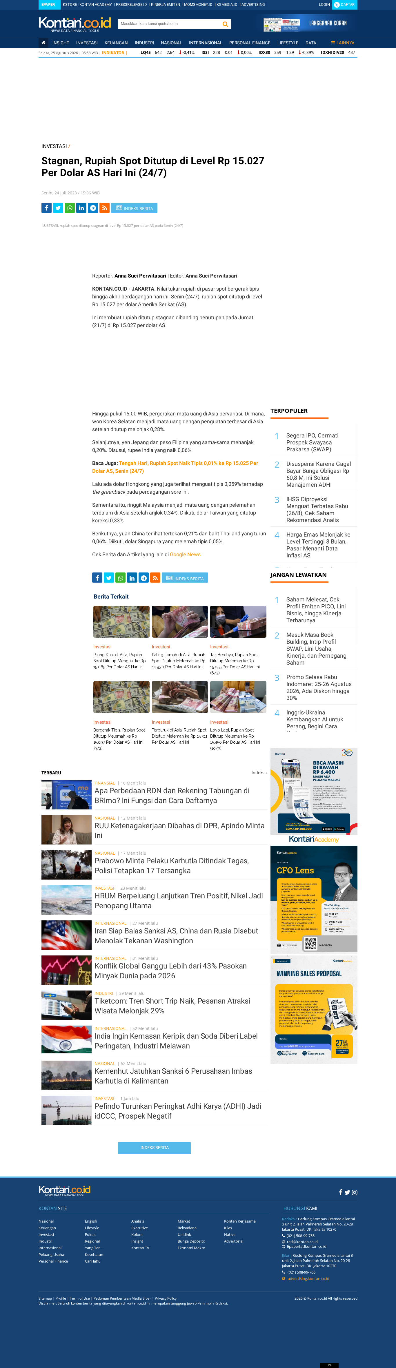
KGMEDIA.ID (227, 4)
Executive (139, 1227)
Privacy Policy (166, 1298)
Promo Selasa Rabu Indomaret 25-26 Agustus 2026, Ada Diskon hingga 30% (319, 687)
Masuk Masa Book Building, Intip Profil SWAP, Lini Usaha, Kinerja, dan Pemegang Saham (316, 648)
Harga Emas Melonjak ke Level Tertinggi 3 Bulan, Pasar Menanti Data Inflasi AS (318, 545)
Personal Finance (249, 42)
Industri (144, 42)
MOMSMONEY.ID (198, 4)
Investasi (87, 42)
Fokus (90, 1234)
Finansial (105, 783)
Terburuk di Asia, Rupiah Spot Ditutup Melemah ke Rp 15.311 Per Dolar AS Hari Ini (179, 736)
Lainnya (346, 42)
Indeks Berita (155, 1147)
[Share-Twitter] (58, 208)
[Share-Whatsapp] (70, 208)
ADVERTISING (253, 4)
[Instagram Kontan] (354, 1192)
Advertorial (233, 1241)
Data (311, 42)
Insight (137, 1241)
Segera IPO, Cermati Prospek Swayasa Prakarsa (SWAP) (312, 442)
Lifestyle (288, 42)
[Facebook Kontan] (341, 1192)
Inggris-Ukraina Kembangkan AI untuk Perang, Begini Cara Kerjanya (314, 723)
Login (324, 4)
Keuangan (116, 42)
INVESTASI (54, 146)
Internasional (205, 42)
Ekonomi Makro (191, 1247)
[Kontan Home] (43, 42)
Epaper (48, 4)
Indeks (260, 772)
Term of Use (80, 1298)
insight (60, 42)
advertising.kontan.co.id (307, 1278)
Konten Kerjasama (240, 1221)
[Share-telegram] (93, 208)
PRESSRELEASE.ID (131, 4)
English (91, 1221)
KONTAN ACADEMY (95, 4)
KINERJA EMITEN (165, 4)
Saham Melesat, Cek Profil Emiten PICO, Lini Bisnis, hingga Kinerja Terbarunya (316, 610)
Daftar (348, 4)
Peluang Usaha (51, 1254)
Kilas (228, 1227)
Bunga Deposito (191, 1241)
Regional (92, 1241)
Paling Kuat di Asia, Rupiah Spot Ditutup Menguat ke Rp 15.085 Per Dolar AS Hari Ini (119, 660)
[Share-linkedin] (81, 208)
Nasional (171, 42)
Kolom (137, 1234)
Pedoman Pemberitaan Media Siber (122, 1298)
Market (184, 1221)
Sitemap (45, 1298)
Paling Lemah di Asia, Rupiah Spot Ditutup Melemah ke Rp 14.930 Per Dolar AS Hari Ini (179, 660)
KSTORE (70, 4)
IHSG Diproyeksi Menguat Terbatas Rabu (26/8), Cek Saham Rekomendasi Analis (317, 510)
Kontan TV (140, 1247)
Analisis (137, 1221)
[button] (225, 24)
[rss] (104, 208)
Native (229, 1234)
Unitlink (184, 1234)
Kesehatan (94, 1254)
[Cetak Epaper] (304, 30)
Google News (185, 554)
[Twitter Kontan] (347, 1192)
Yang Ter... (93, 1247)
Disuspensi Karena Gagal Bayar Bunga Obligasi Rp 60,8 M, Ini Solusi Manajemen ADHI (318, 474)
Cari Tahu (93, 1261)
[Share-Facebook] (46, 208)
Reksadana (187, 1227)
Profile (61, 1298)
